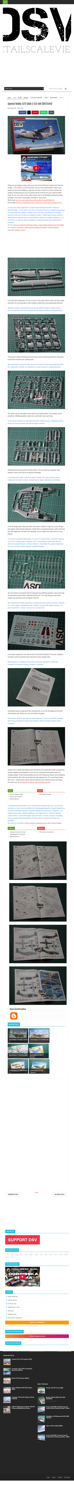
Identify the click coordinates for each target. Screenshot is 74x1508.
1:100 (55, 1254)
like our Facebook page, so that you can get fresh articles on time (40, 202)
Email (51, 112)
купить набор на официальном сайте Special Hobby (43, 823)
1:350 (60, 1254)
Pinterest (35, 112)
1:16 (41, 1254)
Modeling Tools (12, 1314)
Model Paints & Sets (14, 1307)
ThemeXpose (12, 1477)
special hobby (53, 97)
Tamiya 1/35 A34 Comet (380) (54, 1388)
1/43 (12, 1257)
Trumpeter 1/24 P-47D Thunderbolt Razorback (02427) (22, 1369)
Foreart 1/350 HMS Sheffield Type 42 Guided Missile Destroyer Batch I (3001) (57, 1407)
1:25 (7, 1257)
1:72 (17, 1254)
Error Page (67, 1477)
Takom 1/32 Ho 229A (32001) (54, 1426)
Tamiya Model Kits (13, 1296)
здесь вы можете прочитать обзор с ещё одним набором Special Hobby (38, 225)
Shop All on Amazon (37, 1322)
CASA (46, 97)
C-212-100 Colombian (36, 97)
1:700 (36, 1254)
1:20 (50, 1254)
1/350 (66, 1254)
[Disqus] (36, 1108)
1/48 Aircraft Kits (12, 1300)
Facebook (22, 112)
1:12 (46, 1254)
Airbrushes (11, 1311)
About (53, 1477)
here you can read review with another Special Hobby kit (35, 200)
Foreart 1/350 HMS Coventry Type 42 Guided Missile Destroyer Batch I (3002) (57, 1436)
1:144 (31, 1254)
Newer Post (13, 1194)
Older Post (60, 1194)
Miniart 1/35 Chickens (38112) (20, 1378)
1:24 (26, 1254)
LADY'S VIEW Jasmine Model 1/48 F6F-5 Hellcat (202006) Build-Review (23, 1407)
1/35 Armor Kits (12, 1303)
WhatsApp (43, 112)
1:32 (21, 1254)
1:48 (12, 1254)
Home (36, 1192)
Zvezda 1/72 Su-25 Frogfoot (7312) (22, 1359)
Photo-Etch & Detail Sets (15, 1318)
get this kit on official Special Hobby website (35, 782)
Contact (60, 1477)
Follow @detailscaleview (37, 1336)
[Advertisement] (37, 70)
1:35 (7, 1254)
